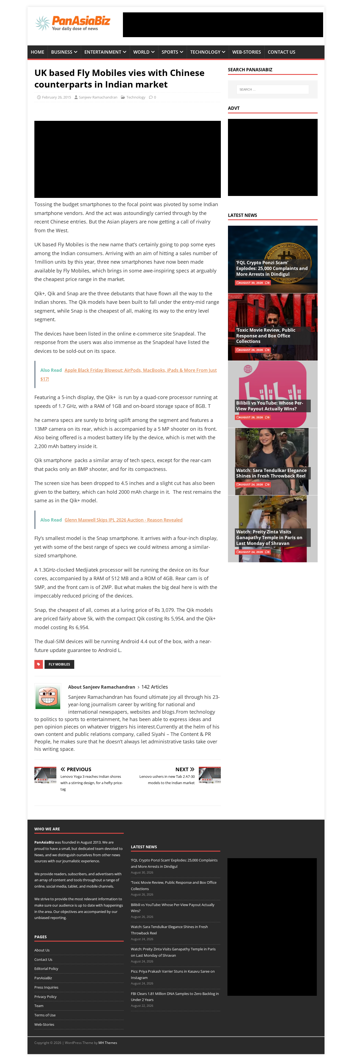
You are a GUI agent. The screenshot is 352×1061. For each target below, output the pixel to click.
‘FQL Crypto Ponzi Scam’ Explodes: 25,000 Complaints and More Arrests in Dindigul (272, 268)
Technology (205, 52)
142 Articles (154, 686)
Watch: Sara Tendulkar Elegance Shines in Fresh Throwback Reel (271, 473)
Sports (170, 52)
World (141, 52)
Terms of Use (45, 1015)
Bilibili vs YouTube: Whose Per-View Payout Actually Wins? (269, 406)
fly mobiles (59, 664)
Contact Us (281, 52)
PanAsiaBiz (44, 842)
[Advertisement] (223, 24)
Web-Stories (246, 52)
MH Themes (107, 1042)
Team (38, 1005)
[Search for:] (272, 89)
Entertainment (102, 52)
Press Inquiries (46, 987)
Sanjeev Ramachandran (98, 97)
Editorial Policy (46, 968)
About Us (42, 950)
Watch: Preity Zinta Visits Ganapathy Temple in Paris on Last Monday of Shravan (269, 537)
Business (61, 52)
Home (37, 52)
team (99, 848)
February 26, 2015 (56, 97)
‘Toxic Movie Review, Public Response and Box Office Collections (265, 336)
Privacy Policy (45, 996)
